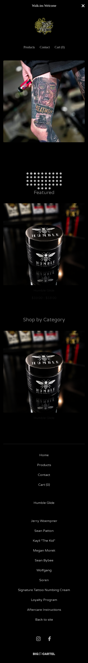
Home (44, 455)
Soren (44, 580)
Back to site (44, 620)
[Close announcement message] (83, 5)
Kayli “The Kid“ (44, 541)
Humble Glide (44, 503)
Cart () (60, 47)
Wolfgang (44, 570)
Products (29, 47)
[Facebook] (49, 639)
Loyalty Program (44, 600)
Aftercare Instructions (44, 610)
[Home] (44, 26)
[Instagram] (38, 639)
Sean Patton (44, 531)
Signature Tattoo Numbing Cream (44, 590)
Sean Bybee (44, 560)
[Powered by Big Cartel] (44, 654)
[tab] (27, 173)
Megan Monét (44, 550)
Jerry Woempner (44, 521)
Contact (45, 47)
